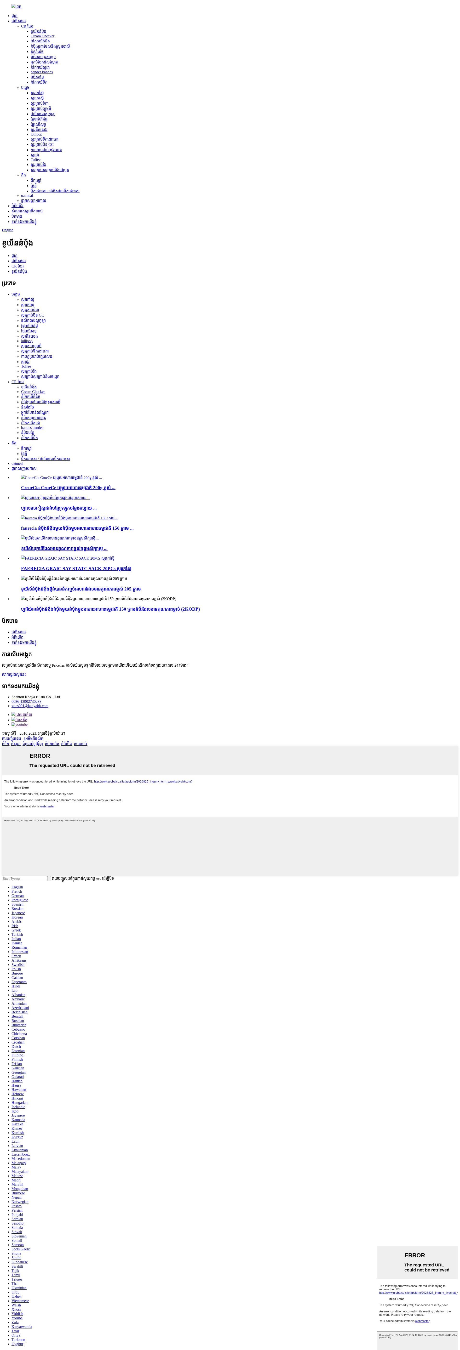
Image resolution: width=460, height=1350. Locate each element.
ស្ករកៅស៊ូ (37, 93)
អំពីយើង (17, 206)
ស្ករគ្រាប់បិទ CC (42, 144)
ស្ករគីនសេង (39, 130)
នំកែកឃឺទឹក (39, 82)
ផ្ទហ (14, 16)
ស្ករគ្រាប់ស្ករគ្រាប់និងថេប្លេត (50, 170)
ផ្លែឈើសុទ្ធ (38, 124)
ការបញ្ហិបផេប (11, 739)
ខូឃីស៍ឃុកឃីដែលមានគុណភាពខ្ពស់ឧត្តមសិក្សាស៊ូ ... (64, 548)
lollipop (36, 134)
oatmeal (27, 195)
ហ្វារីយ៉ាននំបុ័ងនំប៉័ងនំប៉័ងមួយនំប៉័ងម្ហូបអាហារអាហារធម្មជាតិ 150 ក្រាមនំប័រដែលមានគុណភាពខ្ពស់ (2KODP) (110, 609)
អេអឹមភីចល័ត (33, 739)
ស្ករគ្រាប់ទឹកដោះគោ (44, 139)
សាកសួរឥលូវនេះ (14, 674)
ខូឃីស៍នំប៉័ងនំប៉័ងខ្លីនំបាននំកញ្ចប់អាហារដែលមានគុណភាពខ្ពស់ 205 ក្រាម (81, 588)
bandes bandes (42, 72)
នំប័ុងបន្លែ (37, 77)
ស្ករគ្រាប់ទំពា (40, 103)
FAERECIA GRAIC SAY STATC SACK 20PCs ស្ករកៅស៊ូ (76, 568)
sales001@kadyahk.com (30, 706)
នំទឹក (5, 744)
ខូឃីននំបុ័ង (38, 31)
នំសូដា (16, 744)
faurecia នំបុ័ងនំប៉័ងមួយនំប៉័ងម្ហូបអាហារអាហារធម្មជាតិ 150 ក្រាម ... (77, 528)
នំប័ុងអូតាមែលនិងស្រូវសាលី (50, 46)
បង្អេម (25, 87)
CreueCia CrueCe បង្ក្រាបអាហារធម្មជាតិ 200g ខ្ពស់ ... (68, 487)
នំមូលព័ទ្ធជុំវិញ (33, 744)
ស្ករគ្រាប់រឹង (38, 165)
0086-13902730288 (26, 701)
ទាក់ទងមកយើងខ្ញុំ (24, 222)
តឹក (23, 175)
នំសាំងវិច (37, 52)
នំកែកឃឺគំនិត (40, 41)
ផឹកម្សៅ (36, 180)
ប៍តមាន (17, 216)
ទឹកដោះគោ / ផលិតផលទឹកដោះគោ (55, 191)
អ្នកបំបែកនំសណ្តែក (44, 62)
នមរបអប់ (80, 744)
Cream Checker (42, 36)
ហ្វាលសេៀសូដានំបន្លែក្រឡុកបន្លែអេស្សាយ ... (59, 508)
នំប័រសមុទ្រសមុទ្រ (43, 57)
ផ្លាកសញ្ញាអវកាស (33, 201)
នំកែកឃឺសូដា (40, 67)
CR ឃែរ (27, 26)
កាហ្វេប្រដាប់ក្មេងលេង (46, 150)
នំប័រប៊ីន (66, 744)
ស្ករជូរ (35, 155)
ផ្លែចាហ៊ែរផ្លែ (39, 119)
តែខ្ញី (34, 186)
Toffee (35, 160)
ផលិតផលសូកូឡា (43, 114)
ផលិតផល (19, 21)
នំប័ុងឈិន (52, 744)
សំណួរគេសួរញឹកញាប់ (27, 211)
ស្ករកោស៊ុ (37, 98)
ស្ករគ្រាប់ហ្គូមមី (41, 109)
